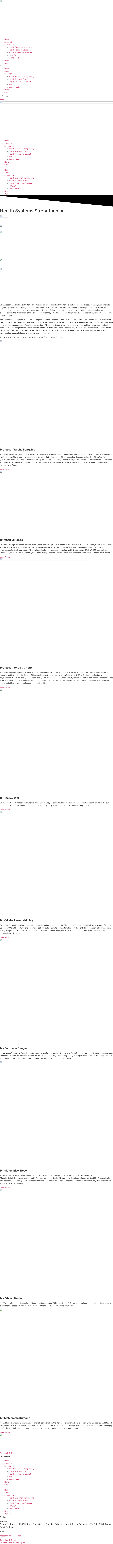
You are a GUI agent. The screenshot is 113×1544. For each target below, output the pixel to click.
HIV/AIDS (12, 55)
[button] (56, 65)
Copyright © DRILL (8, 1540)
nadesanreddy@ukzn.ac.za (11, 1536)
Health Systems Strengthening (21, 47)
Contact (7, 63)
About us (8, 42)
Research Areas (10, 44)
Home (6, 39)
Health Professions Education (21, 52)
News (6, 60)
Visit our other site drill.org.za (12, 1543)
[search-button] (2, 100)
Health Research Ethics (18, 50)
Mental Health (14, 58)
